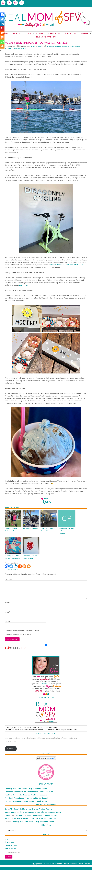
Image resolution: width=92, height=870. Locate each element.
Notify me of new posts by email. (19, 634)
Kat (6, 809)
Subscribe (10, 749)
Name (7, 603)
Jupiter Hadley (10, 812)
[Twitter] (11, 566)
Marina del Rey (75, 46)
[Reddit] (20, 566)
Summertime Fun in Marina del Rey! (11, 530)
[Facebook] (7, 566)
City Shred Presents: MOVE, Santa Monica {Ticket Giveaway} (29, 792)
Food (39, 46)
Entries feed (9, 842)
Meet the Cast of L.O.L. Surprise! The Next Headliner (26, 795)
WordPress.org (10, 848)
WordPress (82, 866)
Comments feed (11, 845)
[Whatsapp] (2, 42)
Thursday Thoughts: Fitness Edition (48, 530)
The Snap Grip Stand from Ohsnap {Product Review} (26, 788)
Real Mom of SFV (46, 10)
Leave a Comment (20, 48)
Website (8, 621)
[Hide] (1, 51)
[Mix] (24, 566)
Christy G (8, 815)
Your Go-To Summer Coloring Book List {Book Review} (26, 801)
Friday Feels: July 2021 (30, 528)
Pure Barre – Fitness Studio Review (30, 557)
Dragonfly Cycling (62, 46)
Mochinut (8, 48)
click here (23, 285)
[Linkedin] (16, 566)
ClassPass (50, 46)
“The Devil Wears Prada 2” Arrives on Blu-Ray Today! (26, 798)
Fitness (33, 46)
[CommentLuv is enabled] (15, 649)
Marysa (7, 818)
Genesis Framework (85, 863)
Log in (7, 839)
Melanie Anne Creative (60, 863)
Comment (9, 579)
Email (7, 612)
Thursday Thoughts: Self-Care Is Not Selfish (13, 557)
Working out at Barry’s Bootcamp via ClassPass (66, 531)
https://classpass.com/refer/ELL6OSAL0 (66, 265)
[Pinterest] (2, 28)
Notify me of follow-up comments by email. (23, 630)
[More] (29, 566)
